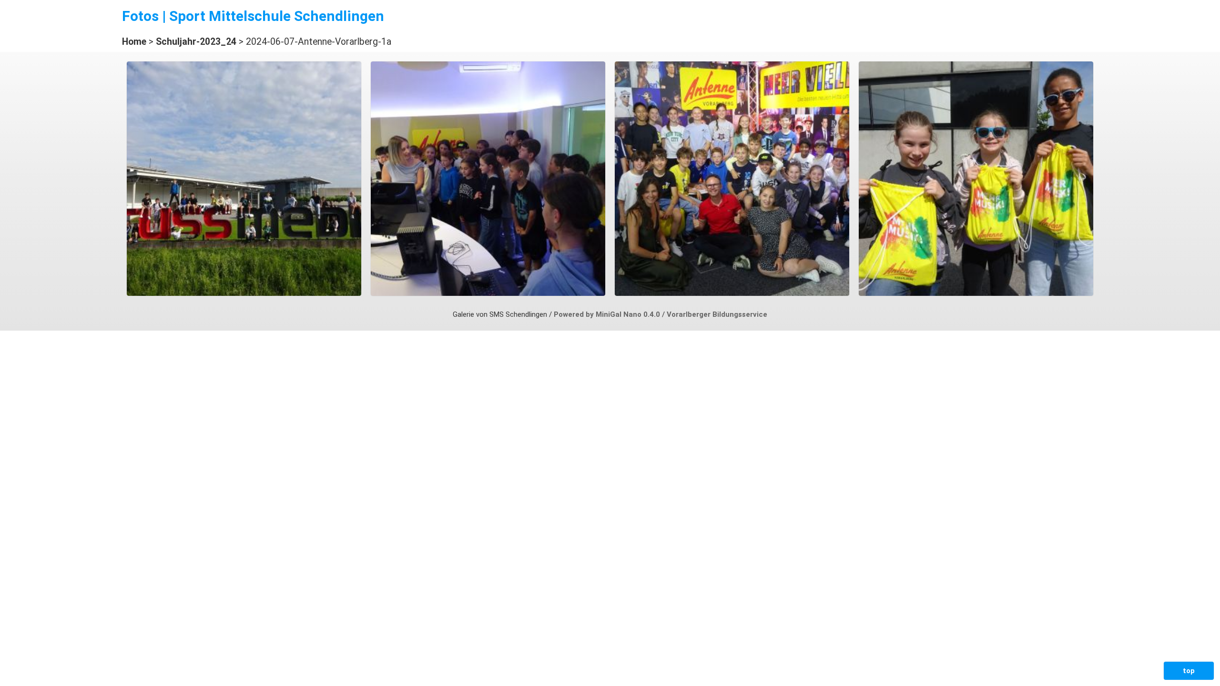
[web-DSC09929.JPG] (976, 293)
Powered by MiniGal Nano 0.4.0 (608, 314)
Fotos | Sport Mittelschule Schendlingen (253, 16)
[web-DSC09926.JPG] (732, 293)
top (1189, 670)
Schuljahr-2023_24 (196, 41)
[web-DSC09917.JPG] (244, 293)
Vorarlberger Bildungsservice (717, 314)
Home (134, 41)
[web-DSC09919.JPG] (488, 293)
